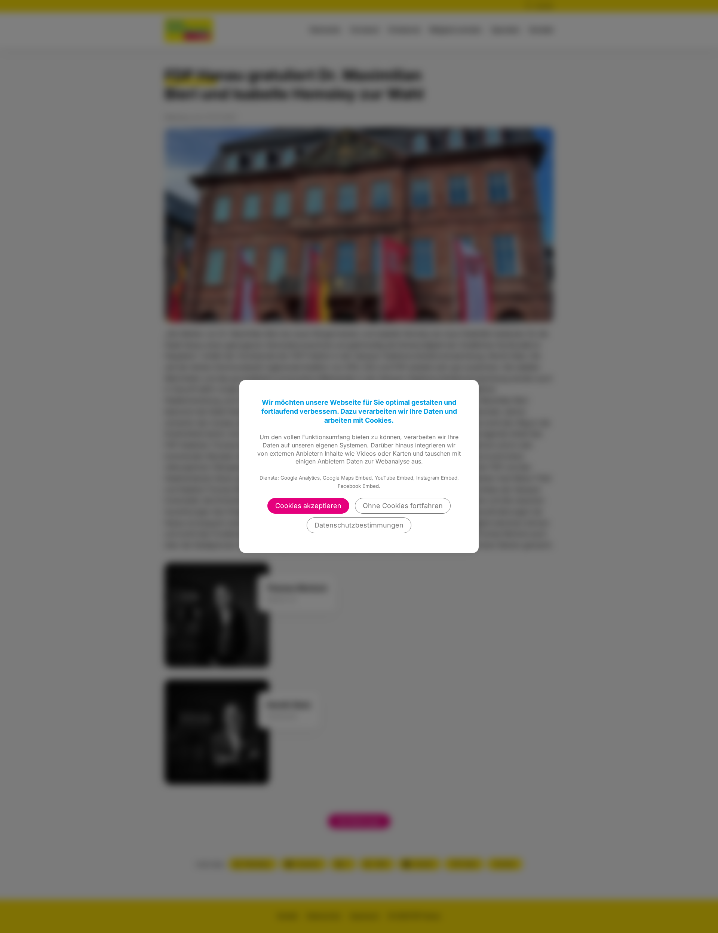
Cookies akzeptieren (308, 506)
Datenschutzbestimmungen (359, 525)
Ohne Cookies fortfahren (403, 506)
